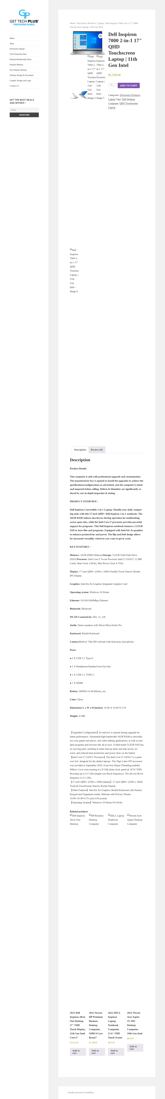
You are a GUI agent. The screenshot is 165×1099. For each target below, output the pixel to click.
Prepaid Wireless (16, 65)
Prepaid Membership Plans (20, 59)
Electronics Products (86, 23)
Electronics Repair (17, 49)
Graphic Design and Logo (20, 80)
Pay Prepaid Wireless (18, 70)
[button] (100, 36)
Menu (12, 38)
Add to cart (128, 85)
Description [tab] (80, 449)
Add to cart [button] (76, 1051)
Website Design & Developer (22, 75)
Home (72, 23)
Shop (12, 43)
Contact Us (14, 86)
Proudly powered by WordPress (81, 1092)
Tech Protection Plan (18, 54)
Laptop (100, 23)
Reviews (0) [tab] (97, 449)
